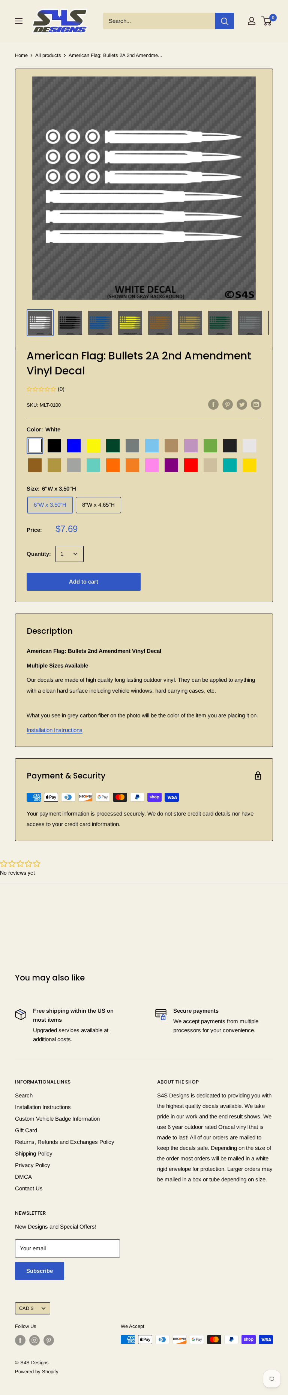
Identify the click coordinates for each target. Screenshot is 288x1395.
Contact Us (29, 1188)
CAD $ (26, 1308)
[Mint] (93, 465)
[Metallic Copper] (35, 465)
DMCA (23, 1176)
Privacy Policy (32, 1165)
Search (24, 1095)
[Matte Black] (230, 445)
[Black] (54, 445)
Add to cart (83, 581)
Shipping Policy (33, 1153)
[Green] (113, 445)
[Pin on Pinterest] (227, 404)
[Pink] (152, 465)
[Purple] (171, 465)
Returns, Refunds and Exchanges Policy (64, 1142)
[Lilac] (191, 445)
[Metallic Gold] (54, 465)
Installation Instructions (54, 730)
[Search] (224, 21)
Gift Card (26, 1130)
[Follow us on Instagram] (34, 1340)
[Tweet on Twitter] (242, 404)
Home (21, 55)
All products (48, 55)
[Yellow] (249, 465)
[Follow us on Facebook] (20, 1340)
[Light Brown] (171, 445)
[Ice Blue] (152, 445)
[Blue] (74, 445)
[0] (267, 20)
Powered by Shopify (36, 1371)
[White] (35, 445)
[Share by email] (256, 404)
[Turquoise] (230, 465)
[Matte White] (249, 445)
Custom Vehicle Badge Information (57, 1118)
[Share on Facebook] (213, 404)
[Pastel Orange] (132, 465)
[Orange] (113, 465)
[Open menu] (18, 21)
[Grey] (132, 445)
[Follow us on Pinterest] (49, 1340)
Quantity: (39, 554)
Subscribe (39, 1271)
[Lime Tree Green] (210, 445)
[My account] (251, 21)
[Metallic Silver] (74, 465)
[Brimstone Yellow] (93, 445)
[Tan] (210, 465)
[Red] (191, 465)
